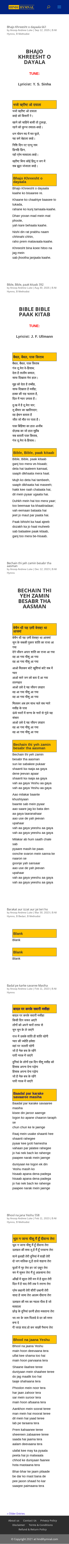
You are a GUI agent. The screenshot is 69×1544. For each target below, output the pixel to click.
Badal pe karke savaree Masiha (27, 985)
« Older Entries (16, 1513)
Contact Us (29, 1520)
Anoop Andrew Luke (21, 30)
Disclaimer (18, 1525)
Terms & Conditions (41, 1525)
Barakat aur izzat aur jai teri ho (27, 909)
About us (13, 1520)
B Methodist (22, 33)
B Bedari (21, 916)
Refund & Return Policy (33, 1529)
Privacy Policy (48, 1520)
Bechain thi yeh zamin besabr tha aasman (29, 564)
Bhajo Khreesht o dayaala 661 (26, 27)
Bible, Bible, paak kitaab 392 (25, 285)
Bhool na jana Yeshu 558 (23, 1215)
